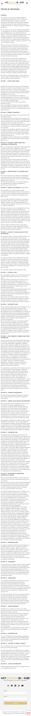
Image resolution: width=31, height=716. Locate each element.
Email (5, 696)
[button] (2, 3)
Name (5, 691)
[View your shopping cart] (27, 3)
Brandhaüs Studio (24, 713)
